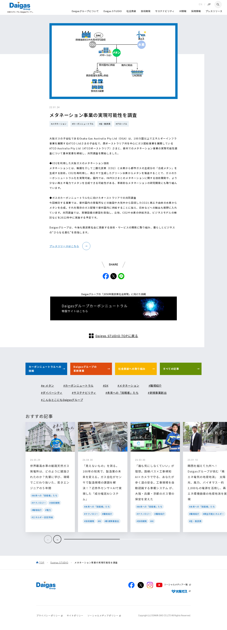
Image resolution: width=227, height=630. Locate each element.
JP (209, 4)
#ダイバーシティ (52, 393)
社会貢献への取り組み (131, 369)
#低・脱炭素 (104, 123)
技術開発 (146, 11)
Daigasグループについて (85, 11)
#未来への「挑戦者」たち (122, 393)
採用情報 (196, 11)
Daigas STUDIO (112, 11)
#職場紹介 (155, 385)
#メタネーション (59, 123)
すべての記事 (171, 369)
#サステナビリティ (84, 393)
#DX (105, 385)
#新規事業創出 (157, 393)
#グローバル (121, 123)
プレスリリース (214, 11)
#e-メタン (47, 385)
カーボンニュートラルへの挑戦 (45, 369)
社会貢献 (131, 11)
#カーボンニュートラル (83, 123)
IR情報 (183, 11)
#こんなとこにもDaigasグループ (62, 400)
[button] (57, 539)
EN (200, 4)
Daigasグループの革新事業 (85, 369)
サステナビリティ (164, 11)
